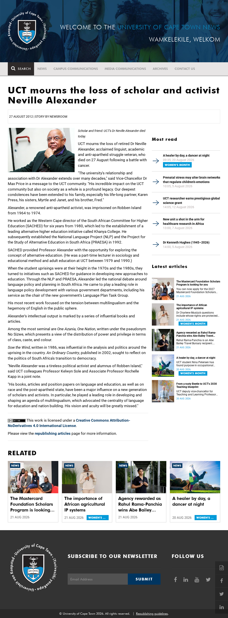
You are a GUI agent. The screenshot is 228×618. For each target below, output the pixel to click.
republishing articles (53, 433)
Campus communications (75, 68)
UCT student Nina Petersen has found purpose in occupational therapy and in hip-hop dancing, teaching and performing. (195, 364)
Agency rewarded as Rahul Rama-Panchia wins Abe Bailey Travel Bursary (196, 334)
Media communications (125, 68)
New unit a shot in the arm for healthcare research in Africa (183, 221)
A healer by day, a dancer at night (186, 155)
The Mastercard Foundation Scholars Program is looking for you (198, 283)
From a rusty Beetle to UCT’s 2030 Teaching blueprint (196, 385)
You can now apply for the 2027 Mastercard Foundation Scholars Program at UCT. (196, 291)
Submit (144, 579)
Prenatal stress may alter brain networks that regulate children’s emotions (191, 180)
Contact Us (185, 68)
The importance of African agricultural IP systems (191, 307)
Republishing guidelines (152, 613)
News (42, 68)
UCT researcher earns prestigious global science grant (191, 201)
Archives (160, 68)
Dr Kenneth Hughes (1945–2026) (186, 242)
